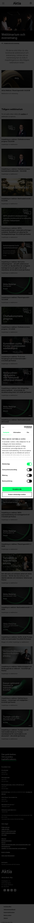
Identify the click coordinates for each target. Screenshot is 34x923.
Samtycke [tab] (6, 432)
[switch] (29, 469)
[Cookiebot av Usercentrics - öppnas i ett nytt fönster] (24, 427)
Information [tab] (17, 432)
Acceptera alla (17, 489)
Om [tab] (28, 432)
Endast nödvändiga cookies (17, 494)
